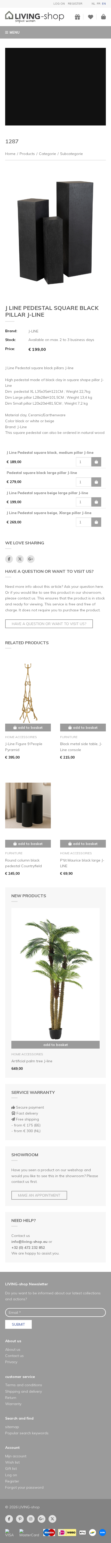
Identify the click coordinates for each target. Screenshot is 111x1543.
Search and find (19, 1418)
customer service (20, 1376)
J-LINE (33, 331)
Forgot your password (24, 1487)
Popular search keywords (27, 1433)
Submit (18, 1324)
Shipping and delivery (23, 1391)
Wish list (12, 1462)
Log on (59, 3)
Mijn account (15, 1456)
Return (10, 1397)
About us (13, 1341)
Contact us (14, 1355)
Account (12, 1447)
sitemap (12, 1427)
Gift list (11, 1468)
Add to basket (55, 1044)
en (104, 3)
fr (98, 3)
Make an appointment (39, 1195)
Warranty (13, 1403)
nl (93, 3)
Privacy (11, 1362)
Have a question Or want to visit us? (49, 623)
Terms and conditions (23, 1385)
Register (75, 3)
